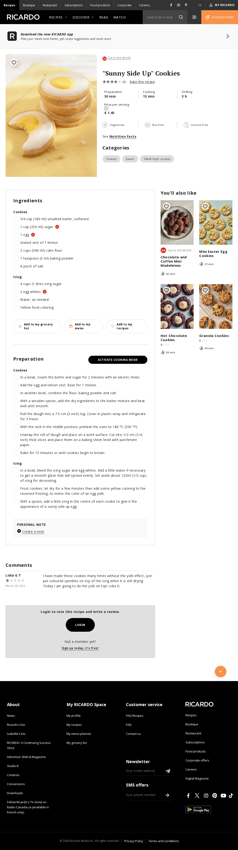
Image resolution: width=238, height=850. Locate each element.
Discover (81, 17)
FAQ (129, 725)
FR (200, 5)
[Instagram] (207, 795)
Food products (100, 5)
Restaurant (50, 5)
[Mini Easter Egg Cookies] (215, 222)
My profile (73, 716)
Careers (144, 5)
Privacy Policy (133, 841)
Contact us (133, 734)
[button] (181, 17)
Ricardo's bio (16, 725)
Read (103, 17)
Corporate (125, 5)
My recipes (74, 725)
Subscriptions (74, 5)
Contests (13, 775)
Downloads (15, 793)
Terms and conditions (164, 841)
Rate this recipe (142, 81)
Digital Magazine (197, 778)
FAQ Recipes (134, 716)
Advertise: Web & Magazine (26, 757)
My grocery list (76, 743)
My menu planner (78, 734)
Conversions (16, 784)
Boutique (29, 5)
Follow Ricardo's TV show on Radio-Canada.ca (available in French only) (28, 807)
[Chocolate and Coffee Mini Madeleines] (177, 222)
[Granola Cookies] (215, 306)
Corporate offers (197, 760)
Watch (119, 17)
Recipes (9, 5)
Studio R (13, 766)
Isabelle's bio (16, 734)
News (11, 716)
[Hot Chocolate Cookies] (177, 306)
